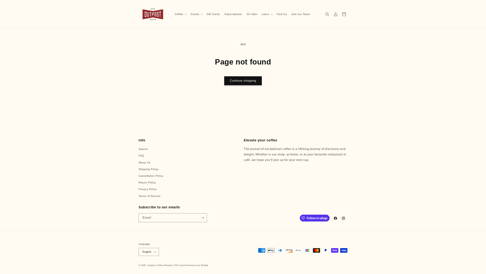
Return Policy (147, 182)
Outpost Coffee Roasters (161, 265)
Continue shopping (243, 80)
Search (143, 149)
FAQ (141, 155)
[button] (180, 14)
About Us (145, 162)
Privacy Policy (148, 189)
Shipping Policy (149, 169)
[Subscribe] (202, 217)
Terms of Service (150, 196)
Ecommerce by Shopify (196, 265)
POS (176, 265)
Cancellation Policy (151, 175)
